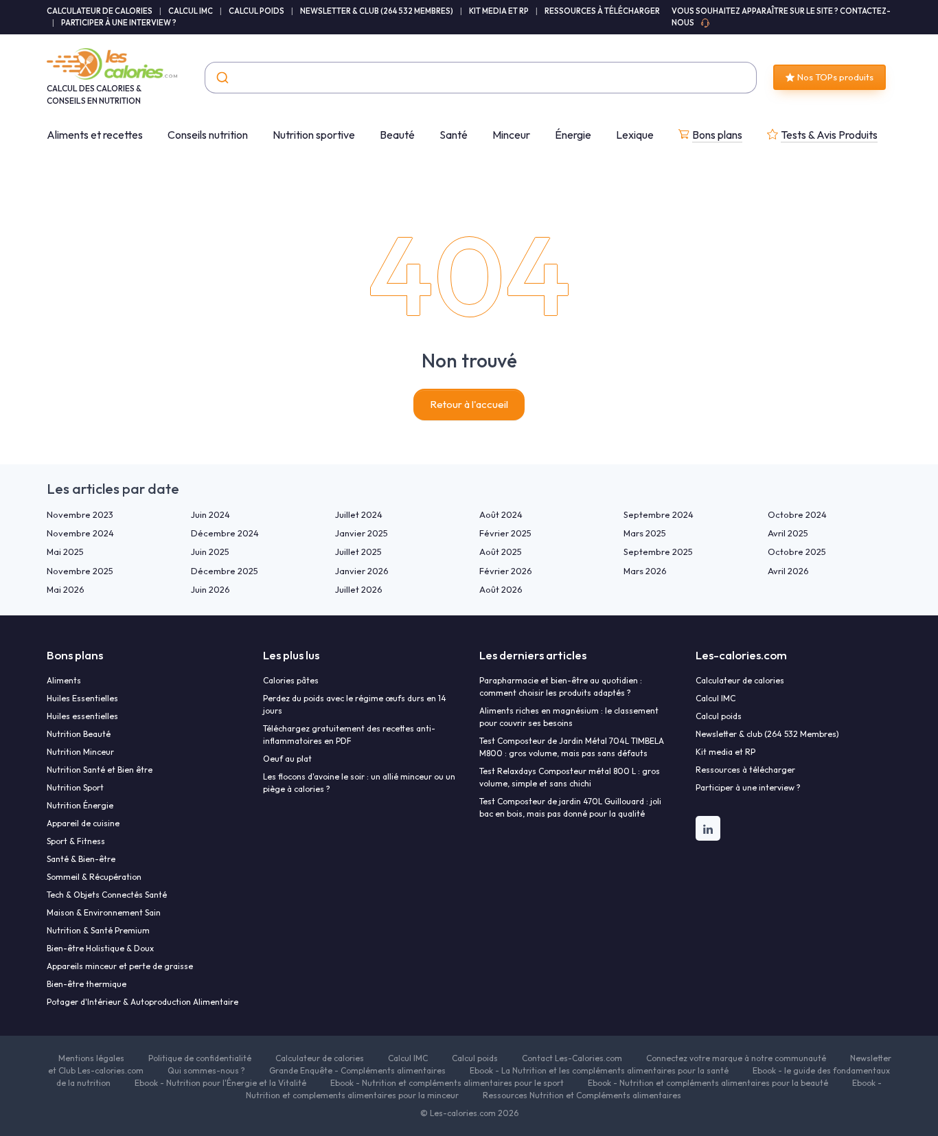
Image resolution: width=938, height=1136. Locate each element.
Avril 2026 (788, 570)
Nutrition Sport (75, 787)
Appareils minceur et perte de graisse (120, 966)
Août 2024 (501, 514)
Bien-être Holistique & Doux (100, 948)
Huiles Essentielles (82, 698)
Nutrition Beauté (79, 734)
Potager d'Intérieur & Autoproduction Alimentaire (142, 1002)
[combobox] (481, 77)
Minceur (511, 134)
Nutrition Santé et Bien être (99, 769)
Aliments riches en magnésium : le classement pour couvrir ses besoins (569, 716)
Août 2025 (500, 551)
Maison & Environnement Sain (104, 912)
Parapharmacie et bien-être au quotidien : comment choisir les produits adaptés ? (560, 686)
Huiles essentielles (82, 716)
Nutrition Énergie (80, 805)
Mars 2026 (645, 570)
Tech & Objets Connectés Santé (107, 894)
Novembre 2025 (80, 570)
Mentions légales (91, 1058)
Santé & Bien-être (81, 859)
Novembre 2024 (80, 532)
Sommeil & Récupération (94, 877)
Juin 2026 (210, 589)
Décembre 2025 (224, 570)
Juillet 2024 (358, 514)
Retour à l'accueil (469, 404)
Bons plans (717, 134)
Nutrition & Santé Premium (98, 930)
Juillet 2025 (358, 551)
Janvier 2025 (361, 532)
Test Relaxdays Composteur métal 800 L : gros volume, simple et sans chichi (569, 777)
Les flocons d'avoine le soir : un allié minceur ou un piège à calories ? (359, 782)
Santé (453, 134)
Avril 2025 (788, 532)
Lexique (635, 134)
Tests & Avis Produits (829, 134)
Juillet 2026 (358, 589)
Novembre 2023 (80, 514)
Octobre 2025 (797, 551)
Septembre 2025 (658, 551)
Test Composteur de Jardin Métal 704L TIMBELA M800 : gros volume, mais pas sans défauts (571, 747)
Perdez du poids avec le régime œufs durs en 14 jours (354, 704)
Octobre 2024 (797, 514)
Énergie (573, 134)
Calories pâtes (291, 680)
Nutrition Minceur (80, 752)
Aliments (64, 680)
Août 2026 (501, 589)
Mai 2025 (65, 551)
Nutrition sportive (314, 134)
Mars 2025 (645, 532)
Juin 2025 (210, 551)
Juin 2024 (210, 514)
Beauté (397, 134)
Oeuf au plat (287, 758)
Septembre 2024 (659, 514)
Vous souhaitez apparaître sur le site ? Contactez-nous (781, 16)
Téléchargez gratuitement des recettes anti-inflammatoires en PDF (349, 734)
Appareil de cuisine (83, 823)
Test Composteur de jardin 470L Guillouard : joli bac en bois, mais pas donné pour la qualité (570, 807)
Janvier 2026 (362, 570)
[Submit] (221, 78)
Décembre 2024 (225, 532)
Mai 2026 (65, 589)
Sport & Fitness (76, 841)
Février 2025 (505, 532)
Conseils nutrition (208, 134)
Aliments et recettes (95, 134)
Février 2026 (505, 570)
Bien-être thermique (86, 984)
